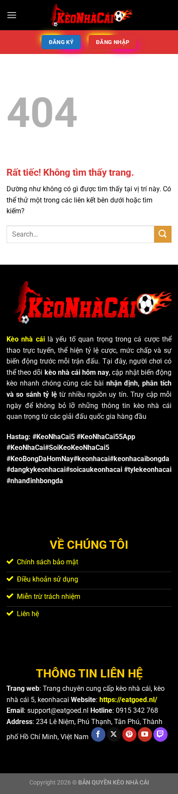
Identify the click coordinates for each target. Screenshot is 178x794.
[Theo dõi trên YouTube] (145, 734)
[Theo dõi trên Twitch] (160, 734)
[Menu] (11, 14)
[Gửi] (163, 234)
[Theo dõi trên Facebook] (98, 734)
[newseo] (89, 15)
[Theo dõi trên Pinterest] (129, 734)
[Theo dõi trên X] (114, 734)
